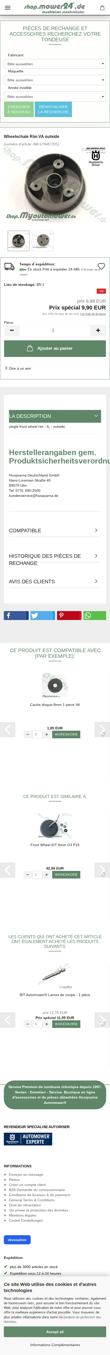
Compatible (25, 530)
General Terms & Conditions (31, 1200)
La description (30, 416)
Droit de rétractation (25, 1205)
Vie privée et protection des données (38, 1210)
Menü (7, 7)
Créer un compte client (27, 1185)
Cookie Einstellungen (26, 1220)
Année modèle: (20, 88)
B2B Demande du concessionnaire (37, 1190)
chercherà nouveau (18, 109)
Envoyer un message (26, 1174)
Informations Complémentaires (55, 1345)
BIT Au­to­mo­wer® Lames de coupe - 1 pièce (55, 995)
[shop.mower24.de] (55, 7)
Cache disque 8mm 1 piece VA (55, 705)
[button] (15, 615)
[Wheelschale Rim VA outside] (55, 185)
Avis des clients (32, 581)
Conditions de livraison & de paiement (39, 1195)
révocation (17, 1240)
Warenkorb (66, 734)
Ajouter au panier (55, 348)
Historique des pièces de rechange (45, 558)
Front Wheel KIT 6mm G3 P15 (55, 845)
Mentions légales (22, 1215)
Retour (14, 1180)
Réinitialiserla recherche (53, 109)
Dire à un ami (20, 368)
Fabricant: (16, 55)
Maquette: (16, 71)
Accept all (55, 1332)
